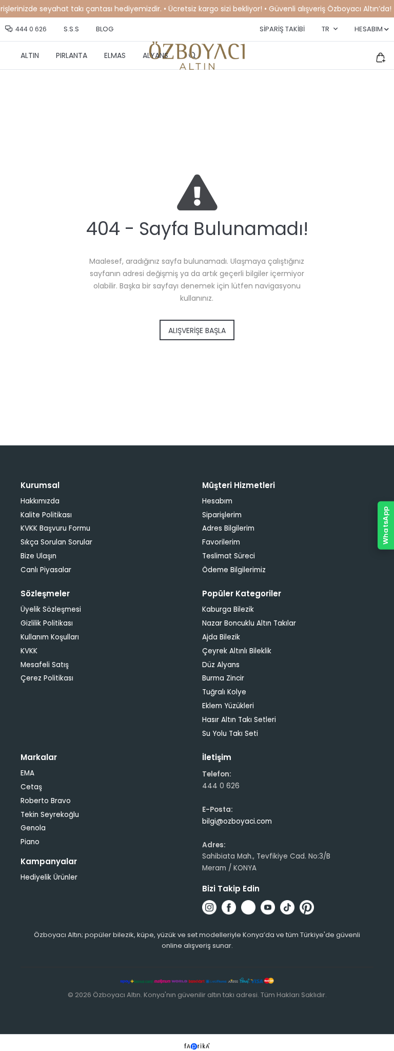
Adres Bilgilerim (228, 528)
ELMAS (115, 55)
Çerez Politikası (47, 678)
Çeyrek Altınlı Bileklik (236, 651)
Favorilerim (221, 542)
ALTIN (30, 55)
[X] (248, 907)
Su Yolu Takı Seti (230, 733)
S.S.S (71, 29)
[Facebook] (229, 907)
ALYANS (155, 55)
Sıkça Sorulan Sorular (56, 542)
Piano (30, 842)
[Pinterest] (307, 907)
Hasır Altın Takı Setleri (239, 720)
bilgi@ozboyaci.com (237, 821)
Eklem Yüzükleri (228, 706)
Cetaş (31, 787)
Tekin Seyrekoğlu (50, 815)
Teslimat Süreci (228, 556)
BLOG (104, 29)
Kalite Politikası (46, 515)
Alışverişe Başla (197, 330)
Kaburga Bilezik (228, 609)
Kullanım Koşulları (50, 637)
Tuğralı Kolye (224, 692)
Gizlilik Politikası (47, 623)
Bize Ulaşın (38, 556)
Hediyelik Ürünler (49, 877)
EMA (27, 773)
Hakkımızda (40, 501)
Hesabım (217, 501)
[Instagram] (209, 907)
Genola (33, 828)
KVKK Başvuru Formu (55, 528)
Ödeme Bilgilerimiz (234, 570)
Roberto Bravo (46, 801)
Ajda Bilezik (221, 637)
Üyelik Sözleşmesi (51, 609)
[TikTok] (287, 907)
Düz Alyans (221, 665)
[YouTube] (268, 907)
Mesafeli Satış (45, 665)
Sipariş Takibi (282, 29)
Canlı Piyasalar (46, 570)
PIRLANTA (71, 55)
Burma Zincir (223, 678)
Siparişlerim (222, 515)
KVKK (29, 651)
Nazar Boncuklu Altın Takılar (249, 623)
